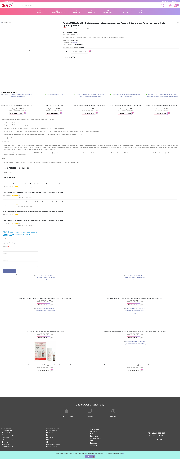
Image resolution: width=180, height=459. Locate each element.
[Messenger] (67, 411)
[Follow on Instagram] (154, 439)
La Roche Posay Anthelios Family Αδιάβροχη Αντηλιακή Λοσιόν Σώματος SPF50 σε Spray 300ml (17, 105)
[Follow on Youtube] (161, 439)
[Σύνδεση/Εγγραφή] (170, 5)
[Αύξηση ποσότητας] (69, 51)
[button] (23, 5)
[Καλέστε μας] (162, 5)
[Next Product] (178, 23)
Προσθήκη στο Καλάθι (17, 113)
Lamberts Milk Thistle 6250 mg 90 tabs (54, 105)
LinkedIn (69, 57)
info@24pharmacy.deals (8, 1)
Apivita (74, 42)
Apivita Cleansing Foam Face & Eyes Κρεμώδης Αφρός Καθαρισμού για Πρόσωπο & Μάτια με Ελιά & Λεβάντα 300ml (45, 298)
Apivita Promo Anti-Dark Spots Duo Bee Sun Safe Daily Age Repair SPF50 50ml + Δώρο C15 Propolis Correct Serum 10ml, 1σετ (45, 364)
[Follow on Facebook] (151, 439)
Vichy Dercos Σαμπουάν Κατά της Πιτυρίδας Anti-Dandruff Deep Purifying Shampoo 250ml (126, 105)
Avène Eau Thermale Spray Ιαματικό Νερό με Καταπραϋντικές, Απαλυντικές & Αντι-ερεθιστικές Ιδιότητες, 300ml (90, 105)
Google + (72, 57)
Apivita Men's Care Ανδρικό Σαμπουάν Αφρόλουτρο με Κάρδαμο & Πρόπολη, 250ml (45, 331)
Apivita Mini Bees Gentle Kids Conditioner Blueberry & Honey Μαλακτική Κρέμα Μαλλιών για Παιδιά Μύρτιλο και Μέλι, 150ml (135, 298)
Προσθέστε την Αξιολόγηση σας (83, 28)
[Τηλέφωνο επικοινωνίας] (90, 411)
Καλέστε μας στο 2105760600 (169, 1)
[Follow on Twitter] (157, 439)
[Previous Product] (175, 23)
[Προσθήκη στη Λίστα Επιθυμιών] (24, 113)
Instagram (66, 57)
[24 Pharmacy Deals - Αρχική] (7, 5)
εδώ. (123, 453)
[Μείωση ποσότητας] (64, 51)
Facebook (64, 57)
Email (74, 57)
